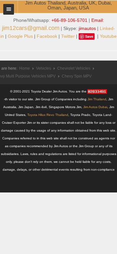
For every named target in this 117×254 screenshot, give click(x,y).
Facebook (47, 36)
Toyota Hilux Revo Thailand (47, 115)
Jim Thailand (96, 99)
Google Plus (20, 36)
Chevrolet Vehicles (73, 68)
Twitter (68, 36)
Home (24, 68)
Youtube (108, 36)
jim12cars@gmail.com (30, 28)
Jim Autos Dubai (95, 107)
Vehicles (43, 68)
